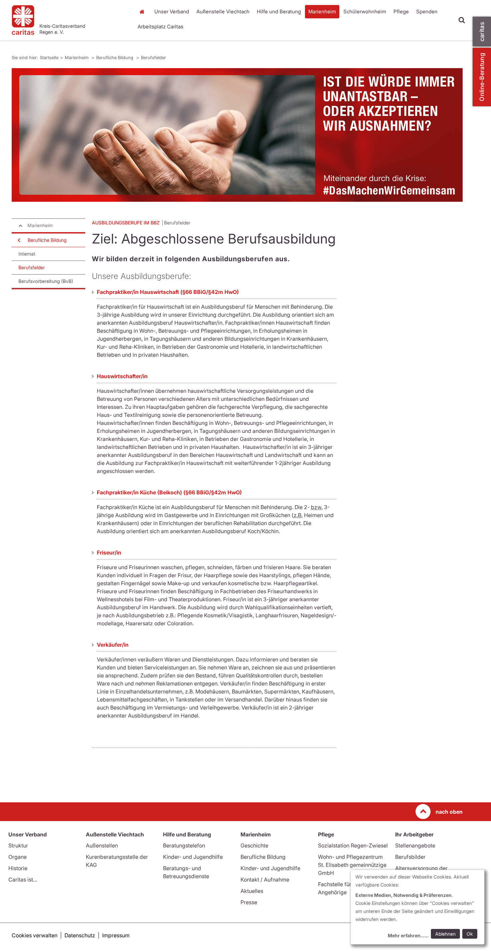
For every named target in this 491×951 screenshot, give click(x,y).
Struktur (18, 845)
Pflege (401, 11)
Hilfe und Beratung (279, 11)
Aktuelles (251, 891)
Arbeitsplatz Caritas (160, 26)
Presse (248, 902)
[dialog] (417, 907)
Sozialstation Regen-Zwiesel (353, 845)
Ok (470, 934)
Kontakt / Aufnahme (264, 879)
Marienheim (322, 11)
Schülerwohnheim (364, 11)
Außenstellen (102, 845)
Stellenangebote (415, 845)
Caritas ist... (22, 879)
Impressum (116, 935)
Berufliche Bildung (115, 57)
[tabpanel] (237, 135)
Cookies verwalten (34, 935)
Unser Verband (171, 11)
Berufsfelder (153, 57)
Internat (26, 254)
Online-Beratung (481, 77)
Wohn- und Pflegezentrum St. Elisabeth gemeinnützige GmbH (352, 864)
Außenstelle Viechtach (223, 11)
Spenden (427, 11)
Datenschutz (79, 935)
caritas (481, 31)
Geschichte (254, 845)
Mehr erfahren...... (408, 935)
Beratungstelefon (184, 845)
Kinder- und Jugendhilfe (193, 856)
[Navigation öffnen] (18, 240)
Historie (17, 868)
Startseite (143, 11)
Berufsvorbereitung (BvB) (45, 281)
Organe (17, 856)
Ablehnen (445, 934)
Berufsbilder (410, 856)
